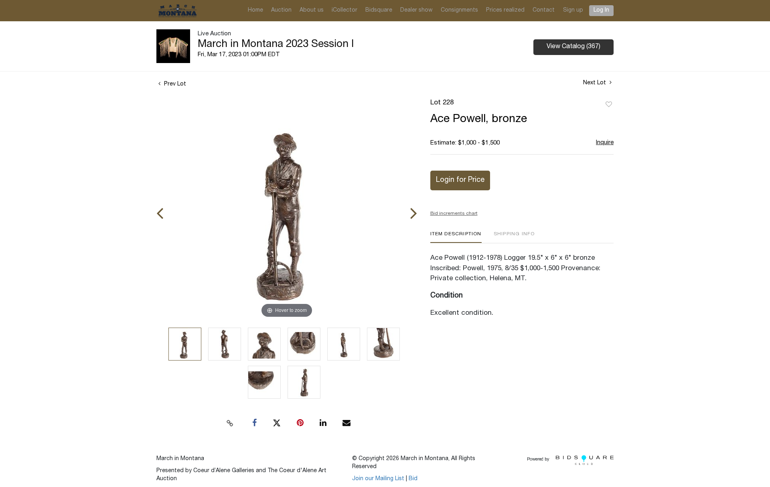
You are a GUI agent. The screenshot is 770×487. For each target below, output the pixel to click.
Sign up (573, 10)
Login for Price (460, 180)
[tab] (456, 237)
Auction (281, 10)
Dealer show (416, 10)
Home (255, 10)
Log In (601, 10)
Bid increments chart (454, 213)
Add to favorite (609, 105)
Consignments (459, 10)
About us (312, 10)
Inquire (605, 143)
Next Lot (595, 83)
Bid (413, 479)
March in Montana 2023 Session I (276, 44)
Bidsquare (378, 10)
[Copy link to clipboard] (230, 423)
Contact (544, 10)
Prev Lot (174, 84)
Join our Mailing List (378, 479)
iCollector (344, 10)
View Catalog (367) (573, 47)
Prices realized (505, 10)
